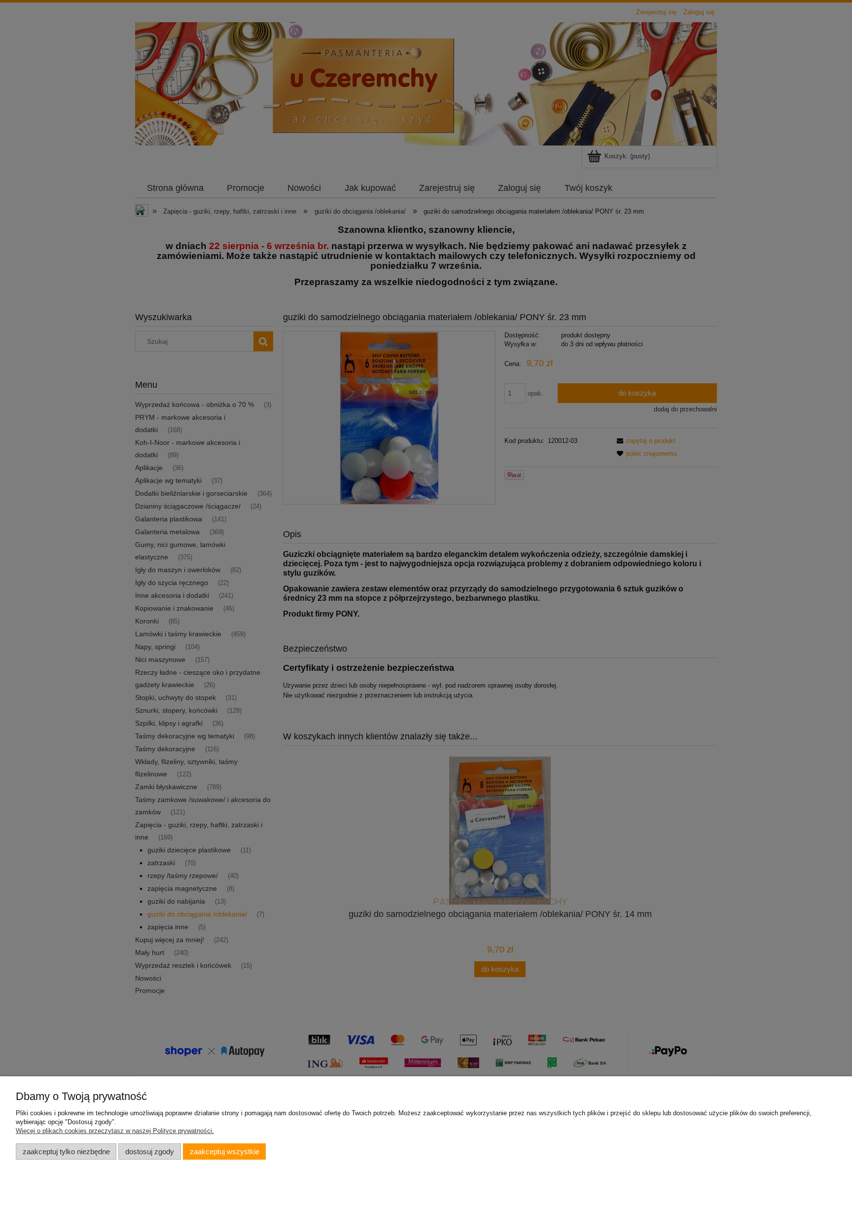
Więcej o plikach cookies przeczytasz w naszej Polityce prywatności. (115, 1130)
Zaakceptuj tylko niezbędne (66, 1151)
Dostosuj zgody (149, 1151)
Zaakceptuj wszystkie (224, 1151)
